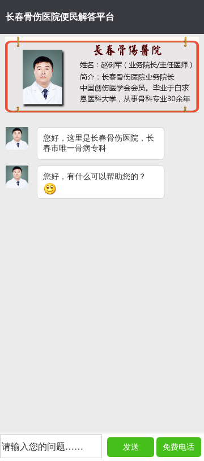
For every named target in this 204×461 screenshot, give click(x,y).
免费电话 (178, 447)
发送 (131, 447)
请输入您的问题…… (42, 446)
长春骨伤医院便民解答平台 (60, 16)
